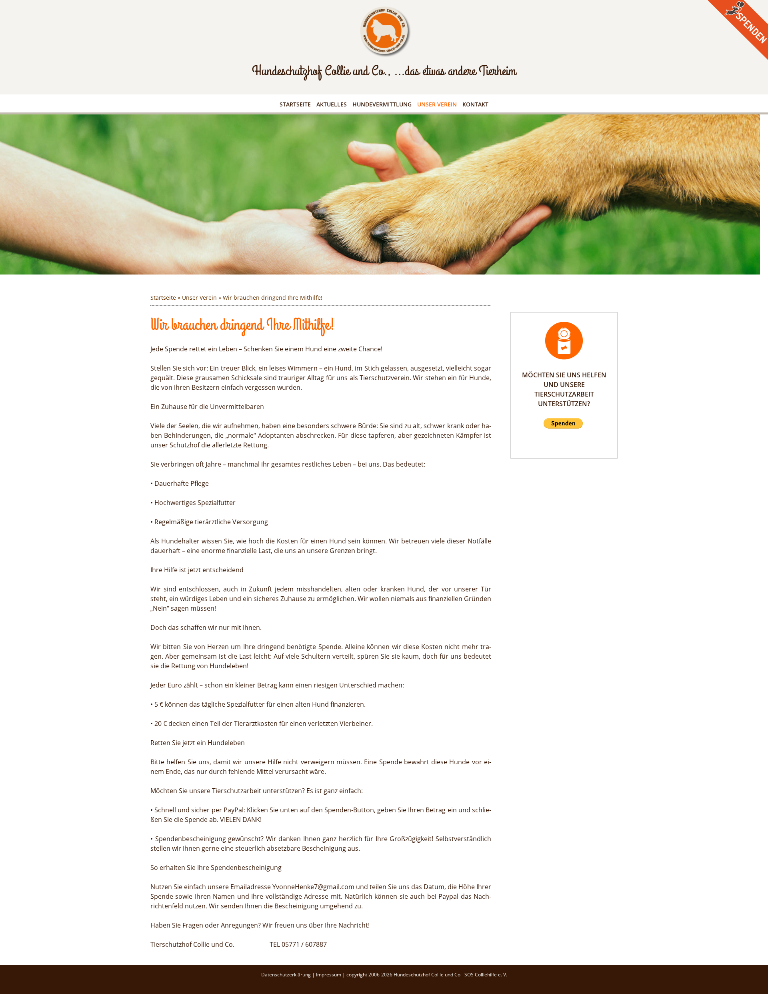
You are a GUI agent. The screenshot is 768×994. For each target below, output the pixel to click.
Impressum (329, 974)
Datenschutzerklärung (286, 974)
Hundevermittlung (382, 104)
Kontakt (475, 104)
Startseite (295, 104)
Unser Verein (437, 104)
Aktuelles (331, 104)
